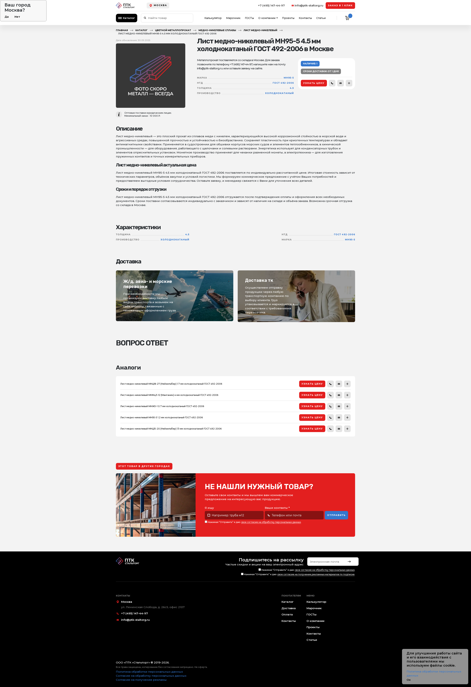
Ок (409, 679)
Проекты (288, 18)
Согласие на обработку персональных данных (151, 675)
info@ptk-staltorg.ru (309, 5)
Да (7, 16)
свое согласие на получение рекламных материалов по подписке (316, 574)
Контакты (305, 18)
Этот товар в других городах (144, 466)
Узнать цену (314, 83)
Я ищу (209, 508)
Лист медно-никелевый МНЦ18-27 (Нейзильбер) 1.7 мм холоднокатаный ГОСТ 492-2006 (171, 383)
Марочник (233, 18)
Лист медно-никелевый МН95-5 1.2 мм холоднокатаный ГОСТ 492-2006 (161, 417)
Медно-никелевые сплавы (217, 30)
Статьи (321, 18)
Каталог (129, 18)
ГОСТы (249, 18)
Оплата (287, 614)
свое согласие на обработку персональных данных (271, 522)
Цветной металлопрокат (173, 30)
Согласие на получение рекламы (141, 679)
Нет (17, 16)
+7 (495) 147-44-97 (271, 5)
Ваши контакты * (277, 508)
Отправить (336, 515)
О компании (266, 18)
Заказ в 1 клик (340, 5)
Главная (122, 30)
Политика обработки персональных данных (149, 671)
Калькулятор (213, 18)
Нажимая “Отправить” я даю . (254, 522)
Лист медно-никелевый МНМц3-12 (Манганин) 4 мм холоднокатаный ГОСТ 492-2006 (169, 395)
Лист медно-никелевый (260, 30)
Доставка (288, 608)
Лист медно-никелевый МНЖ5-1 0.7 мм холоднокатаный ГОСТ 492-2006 (162, 406)
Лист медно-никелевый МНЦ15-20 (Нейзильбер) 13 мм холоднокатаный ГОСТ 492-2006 (171, 428)
